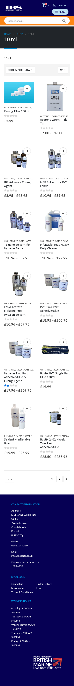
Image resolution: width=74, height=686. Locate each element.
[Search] (64, 20)
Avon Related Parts (14, 241)
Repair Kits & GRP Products (17, 108)
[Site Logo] (14, 8)
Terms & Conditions (22, 592)
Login (39, 587)
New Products (57, 116)
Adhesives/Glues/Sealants (17, 179)
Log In (62, 5)
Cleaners (65, 241)
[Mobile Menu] (60, 12)
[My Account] (54, 5)
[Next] (67, 479)
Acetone (44, 116)
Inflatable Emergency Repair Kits (21, 436)
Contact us (17, 583)
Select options (27, 88)
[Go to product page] (19, 92)
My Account (17, 587)
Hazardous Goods (49, 179)
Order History (44, 583)
